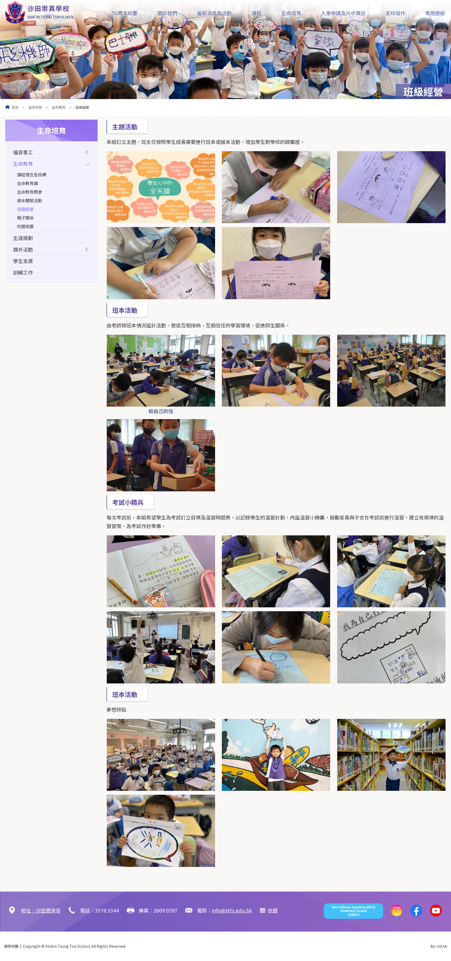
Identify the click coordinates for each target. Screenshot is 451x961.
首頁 (15, 107)
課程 (257, 12)
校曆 (273, 910)
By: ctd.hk (438, 946)
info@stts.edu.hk (232, 910)
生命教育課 (27, 183)
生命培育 (291, 12)
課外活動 (23, 249)
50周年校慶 (125, 12)
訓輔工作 (23, 272)
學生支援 (23, 260)
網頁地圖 (11, 946)
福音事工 (23, 152)
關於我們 (167, 12)
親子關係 (25, 218)
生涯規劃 (23, 237)
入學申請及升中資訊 (343, 12)
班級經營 (25, 209)
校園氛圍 (25, 226)
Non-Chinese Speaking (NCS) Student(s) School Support (353, 911)
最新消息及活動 (214, 12)
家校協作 (395, 12)
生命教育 (59, 107)
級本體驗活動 (29, 200)
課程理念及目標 (31, 175)
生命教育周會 (29, 192)
